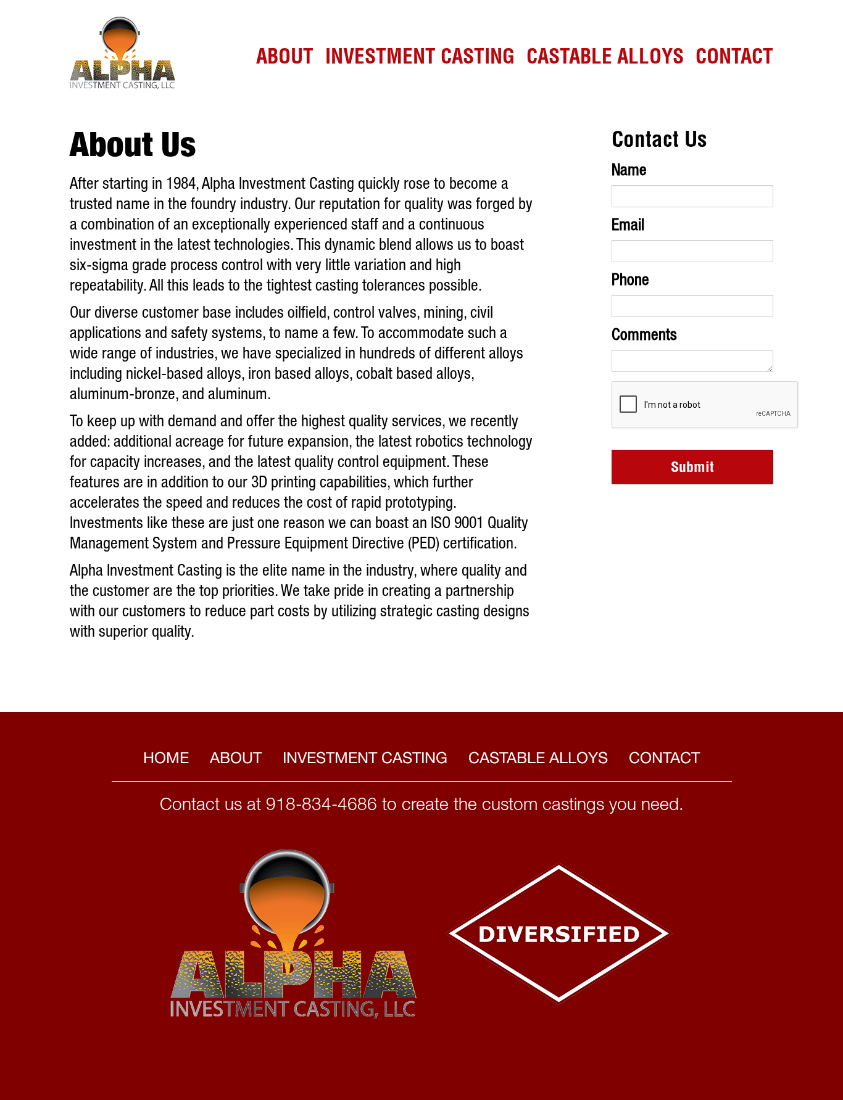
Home (166, 757)
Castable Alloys (605, 59)
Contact (734, 59)
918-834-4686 (321, 806)
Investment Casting (420, 59)
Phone (630, 281)
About (285, 59)
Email (628, 226)
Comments (644, 336)
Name (629, 171)
